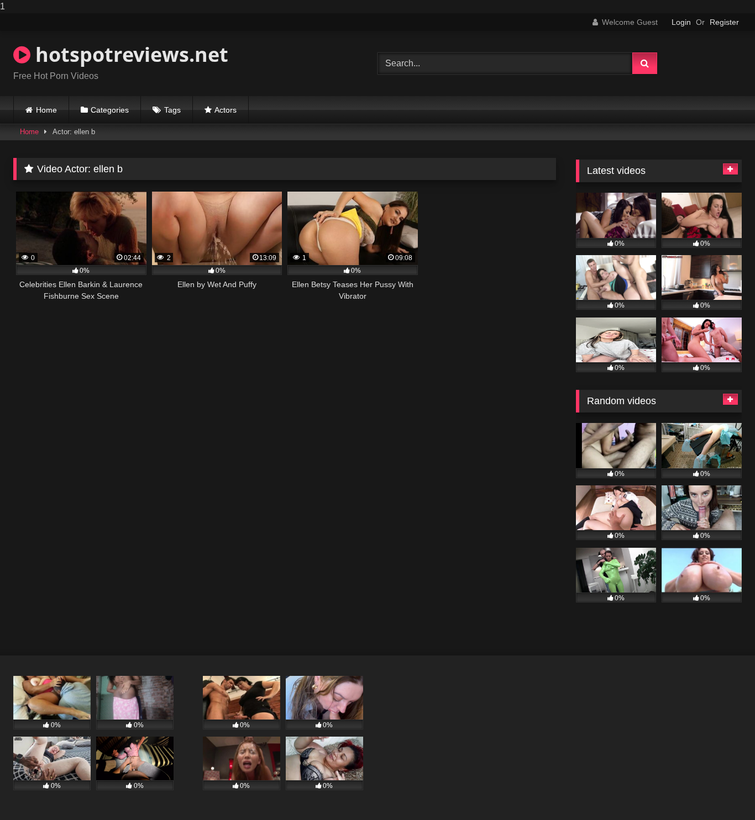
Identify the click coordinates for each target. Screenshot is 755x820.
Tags (172, 109)
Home (46, 109)
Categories (110, 109)
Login (681, 22)
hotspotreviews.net (129, 54)
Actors (225, 109)
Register (724, 22)
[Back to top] (721, 789)
